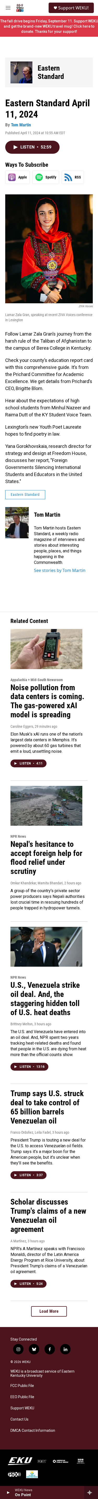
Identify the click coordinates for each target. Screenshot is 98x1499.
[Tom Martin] (17, 522)
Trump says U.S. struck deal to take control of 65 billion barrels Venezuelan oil (47, 1107)
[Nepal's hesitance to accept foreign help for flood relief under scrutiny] (46, 806)
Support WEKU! (73, 7)
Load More (49, 1311)
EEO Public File (22, 1397)
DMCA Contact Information (32, 1431)
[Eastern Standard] (21, 72)
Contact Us (19, 1419)
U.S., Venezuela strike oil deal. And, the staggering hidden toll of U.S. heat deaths (45, 998)
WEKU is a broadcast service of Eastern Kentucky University (42, 1374)
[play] (8, 1492)
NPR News (18, 836)
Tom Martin (21, 124)
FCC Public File (22, 1386)
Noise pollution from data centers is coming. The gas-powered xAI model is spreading (47, 701)
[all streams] (91, 1492)
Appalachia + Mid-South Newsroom (36, 680)
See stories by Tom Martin (59, 570)
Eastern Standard (51, 72)
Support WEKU (22, 1408)
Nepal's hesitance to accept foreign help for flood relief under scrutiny (46, 858)
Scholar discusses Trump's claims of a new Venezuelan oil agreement (48, 1215)
